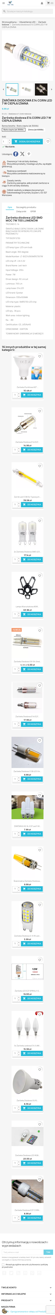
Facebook (4, 1273)
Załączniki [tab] (21, 211)
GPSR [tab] (33, 211)
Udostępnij (15, 153)
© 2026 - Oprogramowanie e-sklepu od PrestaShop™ (26, 1311)
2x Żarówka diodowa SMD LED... (27, 552)
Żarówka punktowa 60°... (27, 387)
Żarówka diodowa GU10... (27, 1100)
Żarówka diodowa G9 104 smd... (27, 661)
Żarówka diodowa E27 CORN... (28, 1210)
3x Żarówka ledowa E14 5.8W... (27, 1045)
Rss (18, 1273)
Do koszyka (32, 395)
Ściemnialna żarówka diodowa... (27, 881)
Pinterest (28, 153)
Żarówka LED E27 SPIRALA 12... (27, 991)
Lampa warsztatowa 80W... (27, 606)
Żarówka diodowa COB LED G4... (27, 771)
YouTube (25, 1273)
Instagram (39, 1273)
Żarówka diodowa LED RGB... (27, 1155)
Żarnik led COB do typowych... (27, 497)
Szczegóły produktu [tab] (26, 207)
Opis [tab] (10, 207)
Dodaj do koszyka (27, 141)
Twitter (11, 1273)
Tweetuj (22, 153)
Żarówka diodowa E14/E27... (27, 442)
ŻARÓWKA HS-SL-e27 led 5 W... (27, 826)
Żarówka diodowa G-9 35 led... (27, 936)
